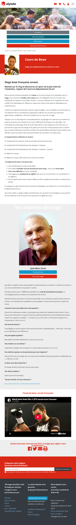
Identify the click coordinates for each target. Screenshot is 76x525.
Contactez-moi (38, 272)
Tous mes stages (38, 276)
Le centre (38, 32)
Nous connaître (56, 514)
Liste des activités (38, 37)
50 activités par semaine (13, 511)
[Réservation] (60, 3)
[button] (5, 28)
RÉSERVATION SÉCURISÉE (37, 498)
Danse (7, 503)
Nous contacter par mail (59, 511)
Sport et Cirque (10, 500)
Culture (7, 506)
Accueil (6, 50)
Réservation (38, 41)
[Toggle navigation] (73, 3)
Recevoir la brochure (63, 469)
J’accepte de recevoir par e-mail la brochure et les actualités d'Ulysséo (31, 472)
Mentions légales (34, 515)
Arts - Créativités (10, 509)
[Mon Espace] (68, 3)
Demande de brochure (38, 46)
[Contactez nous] (64, 3)
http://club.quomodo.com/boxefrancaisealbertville (22, 384)
